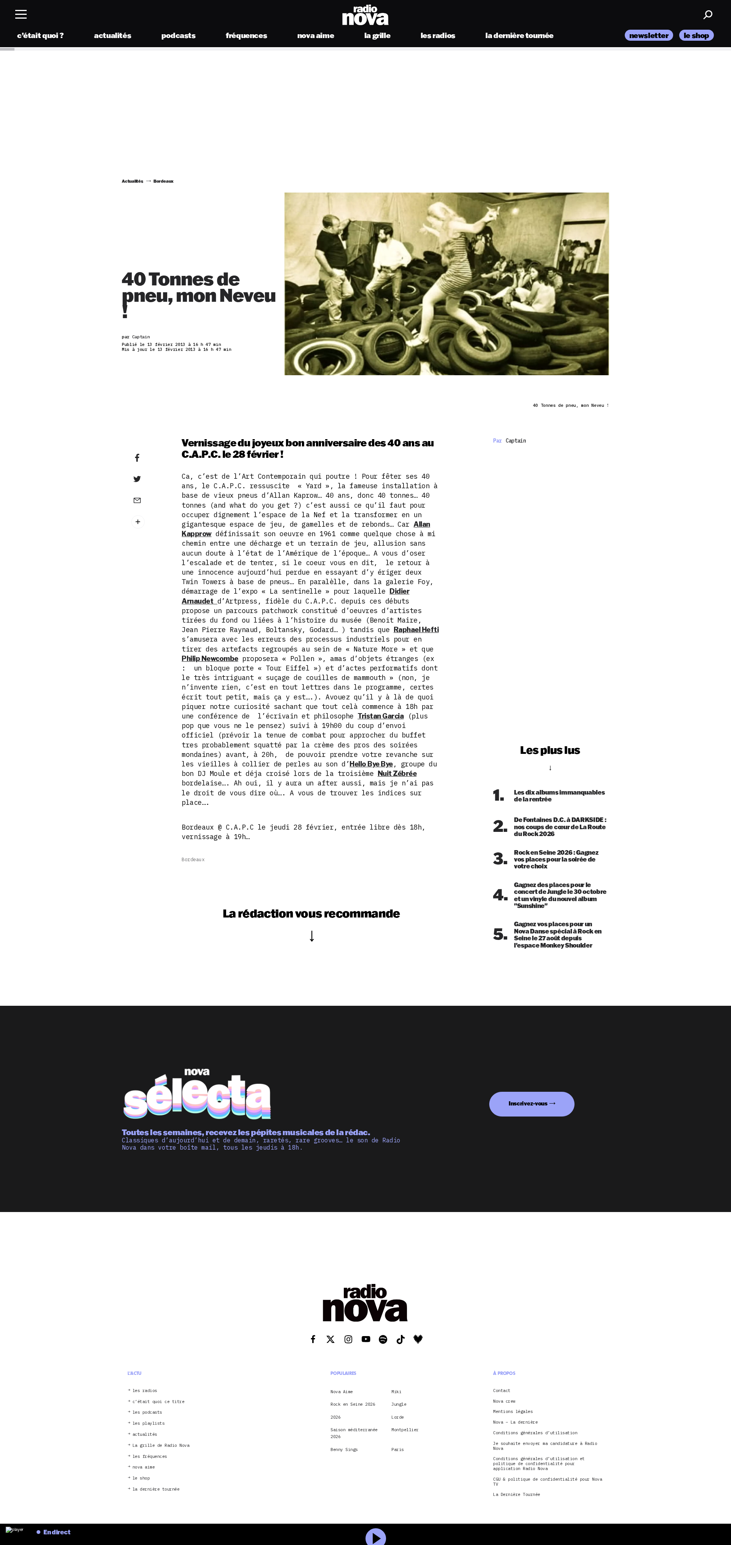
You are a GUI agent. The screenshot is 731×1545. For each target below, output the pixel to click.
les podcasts (147, 1412)
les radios (438, 35)
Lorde (397, 1417)
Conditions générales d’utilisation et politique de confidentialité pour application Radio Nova (539, 1464)
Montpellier (405, 1429)
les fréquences (149, 1456)
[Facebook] (149, 458)
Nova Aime (341, 1391)
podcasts (178, 35)
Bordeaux (193, 859)
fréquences (246, 35)
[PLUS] (149, 522)
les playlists (148, 1423)
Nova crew (504, 1401)
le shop (696, 35)
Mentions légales (513, 1412)
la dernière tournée (519, 35)
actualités (112, 35)
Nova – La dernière (515, 1422)
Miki (396, 1391)
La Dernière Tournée (516, 1494)
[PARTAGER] (149, 479)
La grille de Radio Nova (161, 1445)
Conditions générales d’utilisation (535, 1432)
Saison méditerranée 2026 (354, 1433)
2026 (335, 1417)
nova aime (315, 35)
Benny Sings (344, 1449)
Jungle (398, 1404)
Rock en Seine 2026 (352, 1404)
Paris (397, 1449)
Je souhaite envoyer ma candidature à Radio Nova (545, 1446)
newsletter (649, 35)
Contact (502, 1390)
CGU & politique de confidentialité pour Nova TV (547, 1482)
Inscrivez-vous (528, 1103)
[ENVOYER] (149, 500)
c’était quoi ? (40, 35)
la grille (377, 35)
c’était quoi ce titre (158, 1401)
